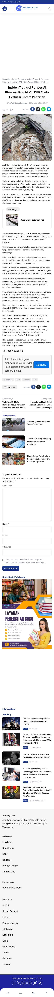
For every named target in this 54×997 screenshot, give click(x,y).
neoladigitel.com (11, 887)
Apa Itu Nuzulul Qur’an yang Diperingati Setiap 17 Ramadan (39, 441)
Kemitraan (8, 847)
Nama (5, 524)
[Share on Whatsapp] (43, 109)
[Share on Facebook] (32, 109)
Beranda (7, 899)
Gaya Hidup (8, 946)
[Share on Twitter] (38, 109)
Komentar (7, 486)
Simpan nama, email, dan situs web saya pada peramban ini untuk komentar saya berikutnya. (25, 560)
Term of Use (8, 871)
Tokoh (5, 952)
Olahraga (7, 928)
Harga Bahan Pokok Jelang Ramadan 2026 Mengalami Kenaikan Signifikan (38, 459)
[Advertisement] (27, 42)
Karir (4, 853)
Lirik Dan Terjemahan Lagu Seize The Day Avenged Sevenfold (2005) (36, 721)
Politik (5, 905)
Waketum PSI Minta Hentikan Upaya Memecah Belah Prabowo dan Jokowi (14, 405)
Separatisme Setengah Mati (32, 220)
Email (5, 535)
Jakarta (6, 964)
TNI (35, 380)
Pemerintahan (10, 922)
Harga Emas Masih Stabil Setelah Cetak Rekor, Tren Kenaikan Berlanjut (41, 405)
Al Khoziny (8, 380)
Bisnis (25, 782)
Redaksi (6, 859)
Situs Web (6, 547)
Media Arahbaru (29, 978)
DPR (18, 380)
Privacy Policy (10, 865)
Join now (41, 364)
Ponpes (26, 380)
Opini (5, 940)
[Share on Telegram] (49, 109)
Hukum (6, 917)
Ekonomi (7, 958)
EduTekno (7, 934)
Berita (25, 729)
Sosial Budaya (10, 911)
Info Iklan (7, 841)
